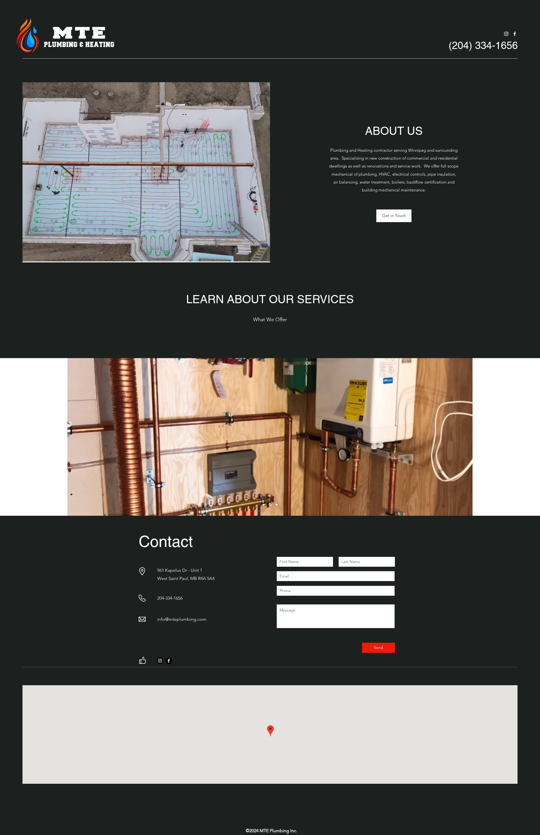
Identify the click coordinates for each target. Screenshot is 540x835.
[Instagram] (506, 34)
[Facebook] (515, 34)
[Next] (517, 436)
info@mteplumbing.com (181, 619)
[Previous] (23, 436)
